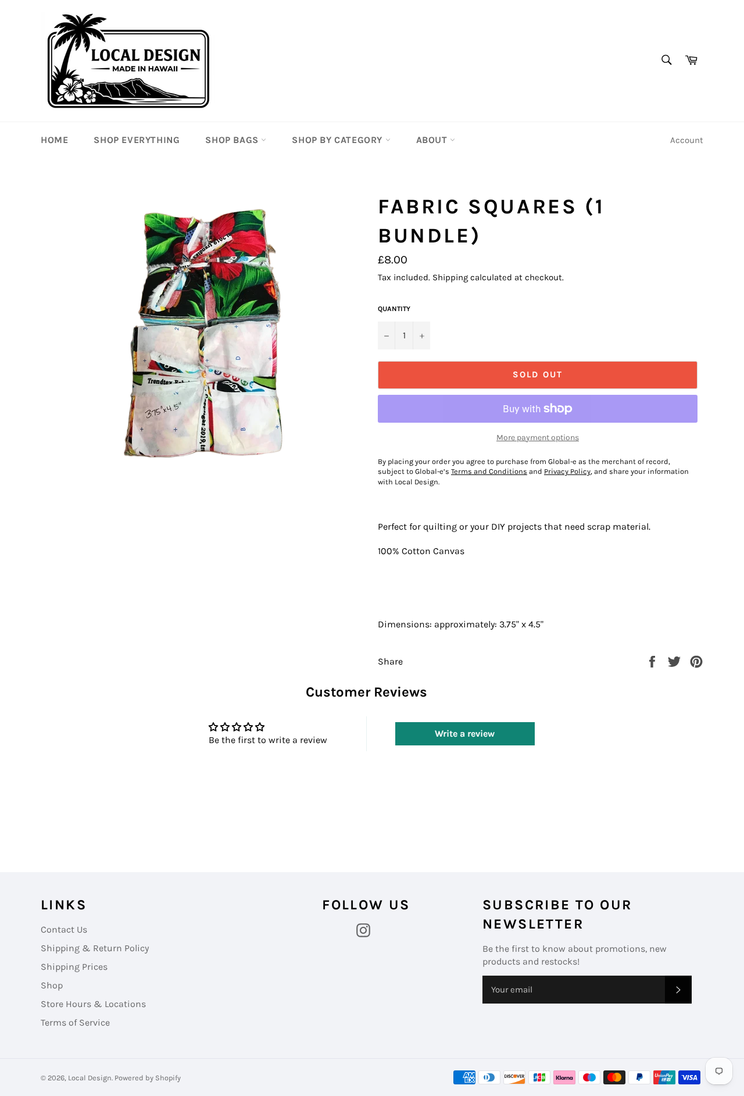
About (433, 139)
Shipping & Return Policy (95, 948)
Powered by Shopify (148, 1077)
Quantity (394, 309)
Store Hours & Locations (93, 1003)
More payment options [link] (537, 437)
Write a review (465, 733)
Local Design (90, 1077)
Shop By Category (338, 139)
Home (54, 139)
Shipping (450, 277)
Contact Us (64, 929)
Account (686, 140)
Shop (52, 985)
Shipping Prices (74, 966)
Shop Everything (137, 139)
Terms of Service (75, 1022)
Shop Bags (233, 139)
